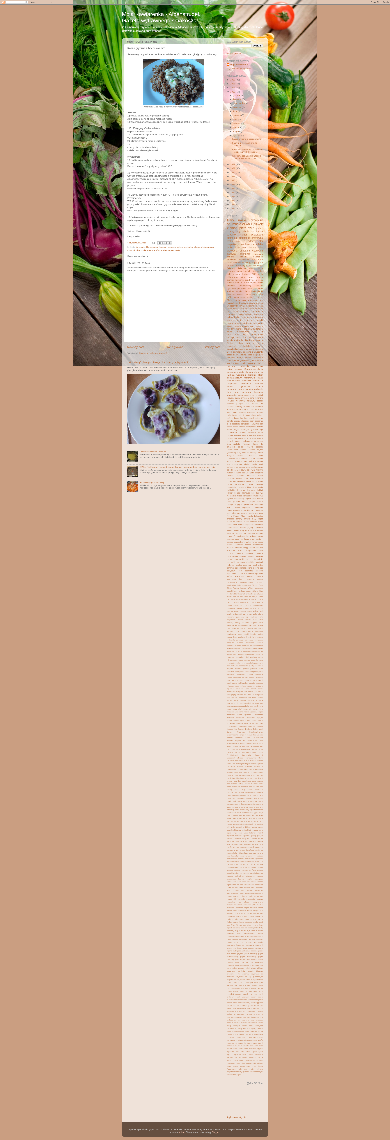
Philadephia (245, 749)
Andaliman (231, 723)
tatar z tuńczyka (249, 1037)
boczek (259, 285)
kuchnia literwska (256, 873)
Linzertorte (259, 582)
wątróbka (259, 513)
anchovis (242, 591)
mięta (235, 660)
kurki (245, 461)
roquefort (230, 994)
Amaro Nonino (257, 720)
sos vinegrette (248, 473)
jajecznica (240, 617)
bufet (244, 781)
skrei (245, 692)
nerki (261, 663)
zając (244, 1054)
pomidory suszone (242, 352)
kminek (252, 265)
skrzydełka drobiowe (255, 1011)
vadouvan (241, 574)
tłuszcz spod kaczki (255, 1043)
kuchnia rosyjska (256, 646)
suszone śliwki (245, 703)
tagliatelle (258, 389)
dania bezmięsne (235, 262)
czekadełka (231, 487)
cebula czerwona (254, 358)
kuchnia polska (241, 435)
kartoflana (250, 850)
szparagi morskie (246, 410)
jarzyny (260, 836)
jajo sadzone (251, 617)
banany (239, 519)
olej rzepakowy (208, 247)
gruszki (236, 611)
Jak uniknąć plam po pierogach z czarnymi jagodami (157, 362)
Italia (254, 735)
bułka (260, 343)
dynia (255, 487)
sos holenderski (241, 697)
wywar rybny (257, 1052)
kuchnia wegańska (234, 648)
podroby (250, 674)
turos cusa (253, 1040)
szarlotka (249, 571)
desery (252, 247)
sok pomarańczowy (234, 1017)
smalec (259, 297)
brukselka (249, 594)
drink (239, 813)
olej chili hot (255, 928)
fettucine (255, 815)
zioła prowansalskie (248, 1063)
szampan (236, 1026)
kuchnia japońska (249, 870)
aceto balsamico (255, 516)
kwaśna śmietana (255, 461)
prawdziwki (257, 352)
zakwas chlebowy (234, 1057)
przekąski (232, 250)
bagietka (260, 764)
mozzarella (231, 496)
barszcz (247, 519)
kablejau (254, 838)
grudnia (237, 95)
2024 (233, 88)
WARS (246, 761)
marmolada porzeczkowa (238, 902)
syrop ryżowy (257, 703)
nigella (255, 922)
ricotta (229, 427)
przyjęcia (238, 504)
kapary (237, 539)
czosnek (231, 234)
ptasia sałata (232, 982)
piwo (237, 962)
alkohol (243, 450)
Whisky (251, 588)
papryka (244, 303)
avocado (231, 358)
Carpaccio (231, 582)
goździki (254, 430)
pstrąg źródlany (257, 980)
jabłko (255, 614)
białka (229, 481)
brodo (255, 778)
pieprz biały (250, 291)
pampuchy (243, 939)
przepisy (256, 220)
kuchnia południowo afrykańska (240, 876)
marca (236, 127)
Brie (228, 726)
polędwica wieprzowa (236, 470)
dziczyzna (241, 490)
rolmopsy (230, 686)
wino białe (254, 1046)
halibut (260, 490)
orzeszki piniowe (242, 669)
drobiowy (245, 813)
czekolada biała (245, 487)
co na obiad (257, 395)
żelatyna (242, 268)
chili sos (252, 787)
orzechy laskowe (251, 936)
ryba (261, 294)
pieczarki (241, 288)
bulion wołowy (250, 522)
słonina (136, 250)
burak (248, 781)
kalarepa (230, 539)
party (235, 951)
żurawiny (238, 1072)
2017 (233, 184)
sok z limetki (240, 568)
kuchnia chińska (257, 867)
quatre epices (244, 985)
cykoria (254, 415)
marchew (245, 244)
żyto (239, 1075)
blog (237, 778)
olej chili (248, 928)
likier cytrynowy (233, 890)
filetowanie (250, 490)
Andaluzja (239, 723)
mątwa (241, 919)
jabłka (230, 247)
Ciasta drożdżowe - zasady (153, 452)
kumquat (246, 493)
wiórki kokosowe (235, 576)
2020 (233, 172)
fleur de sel (258, 608)
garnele (259, 533)
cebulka (236, 597)
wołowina (258, 314)
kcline (181, 1132)
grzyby (248, 280)
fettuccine (246, 815)
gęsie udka (243, 833)
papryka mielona (247, 556)
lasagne (251, 885)
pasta (261, 669)
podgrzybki (241, 674)
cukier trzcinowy (245, 798)
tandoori (259, 571)
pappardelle (258, 942)
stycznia (237, 135)
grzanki (243, 611)
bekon (240, 343)
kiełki (246, 859)
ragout (229, 510)
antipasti (230, 519)
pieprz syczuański (235, 559)
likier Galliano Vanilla (255, 651)
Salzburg (237, 752)
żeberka (259, 447)
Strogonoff (231, 758)
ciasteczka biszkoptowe (254, 792)
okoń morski (257, 499)
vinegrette (232, 395)
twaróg (260, 1040)
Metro (229, 516)
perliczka (230, 672)
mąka (230, 241)
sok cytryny (231, 695)
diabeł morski (250, 605)
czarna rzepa (242, 801)
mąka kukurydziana (247, 550)
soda (261, 1014)
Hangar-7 (242, 735)
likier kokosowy (247, 890)
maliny (260, 435)
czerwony (259, 807)
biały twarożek (243, 453)
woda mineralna (250, 1049)
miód (237, 303)
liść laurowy (257, 493)
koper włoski (256, 283)
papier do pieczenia (243, 942)
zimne (238, 1063)
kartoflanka (259, 850)
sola (244, 1017)
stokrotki (237, 1023)
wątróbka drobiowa (246, 476)
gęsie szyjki (232, 833)
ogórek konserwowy (235, 499)
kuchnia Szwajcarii (243, 867)
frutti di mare (242, 283)
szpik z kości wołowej (235, 1031)
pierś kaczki (251, 467)
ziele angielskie (255, 355)
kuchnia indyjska (233, 870)
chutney (259, 525)
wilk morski (253, 709)
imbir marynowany (245, 614)
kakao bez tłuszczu (242, 841)
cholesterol (259, 789)
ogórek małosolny (233, 928)
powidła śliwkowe (255, 971)
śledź (241, 579)
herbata (235, 614)
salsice (229, 1003)
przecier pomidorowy (239, 285)
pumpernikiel (257, 507)
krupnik (252, 864)
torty (229, 392)
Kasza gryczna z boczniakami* (246, 139)
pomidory (237, 274)
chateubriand (232, 787)
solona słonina (252, 568)
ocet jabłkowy (257, 496)
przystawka (231, 980)
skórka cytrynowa (238, 386)
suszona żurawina (255, 700)
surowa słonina (257, 1023)
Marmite (249, 743)
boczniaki (140, 247)
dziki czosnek (232, 815)
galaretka (255, 821)
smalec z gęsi (253, 1014)
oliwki (260, 550)
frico (250, 821)
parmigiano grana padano (244, 948)
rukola (260, 997)
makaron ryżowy (256, 896)
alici (237, 764)
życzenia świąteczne (235, 718)
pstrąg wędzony (242, 507)
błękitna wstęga (237, 784)
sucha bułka (232, 700)
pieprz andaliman (242, 441)
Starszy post (212, 347)
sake (261, 1000)
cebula (245, 231)
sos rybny (252, 697)
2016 (233, 188)
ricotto (242, 991)
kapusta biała (257, 623)
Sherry (243, 516)
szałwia (238, 369)
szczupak (237, 706)
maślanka (230, 908)
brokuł (260, 778)
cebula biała (233, 317)
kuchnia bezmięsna (245, 643)
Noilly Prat (241, 337)
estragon (230, 533)
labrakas (252, 375)
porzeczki (231, 562)
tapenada (255, 1034)
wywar (248, 1052)
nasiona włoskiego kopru (244, 421)
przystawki (257, 234)
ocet (253, 244)
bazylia (237, 300)
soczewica (248, 389)
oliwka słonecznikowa (246, 934)
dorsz (260, 308)
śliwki (260, 476)
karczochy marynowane (236, 850)
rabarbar (252, 683)
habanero (252, 833)
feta (240, 815)
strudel (260, 697)
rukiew (253, 997)
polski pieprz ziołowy (254, 968)
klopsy (229, 861)
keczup (237, 493)
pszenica (253, 680)
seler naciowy (247, 297)
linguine (229, 654)
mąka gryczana (242, 916)
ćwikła (239, 715)
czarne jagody (246, 527)
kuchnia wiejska (245, 879)
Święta (250, 447)
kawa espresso (250, 853)
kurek (239, 882)
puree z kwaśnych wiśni (248, 982)
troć (233, 1040)
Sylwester (259, 479)
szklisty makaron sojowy (246, 1028)
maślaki (260, 905)
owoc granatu (233, 502)
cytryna (250, 317)
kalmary (230, 623)
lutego (236, 131)
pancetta (230, 404)
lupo (234, 893)
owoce (260, 438)
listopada (237, 99)
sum (240, 571)
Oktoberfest (254, 746)
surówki (243, 700)
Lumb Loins (258, 741)
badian (253, 764)
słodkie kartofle (238, 1034)
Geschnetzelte (232, 735)
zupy (254, 262)
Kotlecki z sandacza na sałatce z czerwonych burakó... (247, 150)
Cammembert (232, 450)
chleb (260, 481)
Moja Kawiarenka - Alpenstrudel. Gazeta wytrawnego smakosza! (161, 17)
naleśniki (246, 381)
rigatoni (249, 991)
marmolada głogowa (254, 899)
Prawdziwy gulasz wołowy (152, 482)
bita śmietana (239, 481)
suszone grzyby (233, 703)
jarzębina (245, 838)
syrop (229, 1026)
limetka (257, 890)
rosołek (238, 994)
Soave (254, 752)
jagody (253, 836)
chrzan (243, 317)
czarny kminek (240, 804)
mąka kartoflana (256, 916)
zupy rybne (251, 1066)
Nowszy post (135, 347)
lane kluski (244, 885)
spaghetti (259, 473)
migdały (230, 329)
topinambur (231, 574)
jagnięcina (246, 836)
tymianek (258, 392)
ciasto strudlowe (233, 795)
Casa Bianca (242, 726)
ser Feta (233, 1005)
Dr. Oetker (239, 582)
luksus (229, 893)
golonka (230, 611)
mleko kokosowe (239, 911)
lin (262, 890)
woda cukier (238, 1049)
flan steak (244, 821)
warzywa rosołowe (234, 1046)
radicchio (231, 473)
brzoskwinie (258, 594)
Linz (243, 741)
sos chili (230, 697)
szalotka (236, 444)
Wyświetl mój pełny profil (239, 69)
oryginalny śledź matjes (235, 936)
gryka (233, 827)
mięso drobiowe (250, 908)
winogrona (239, 712)
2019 (233, 176)
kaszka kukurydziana (235, 853)
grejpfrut (260, 824)
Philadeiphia (236, 749)
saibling (256, 1000)
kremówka (250, 637)
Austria (239, 479)
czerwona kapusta (248, 807)
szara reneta (248, 1026)
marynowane (232, 905)
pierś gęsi (249, 672)
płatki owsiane (243, 683)
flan (238, 821)
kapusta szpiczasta (240, 847)
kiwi (255, 628)
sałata (254, 366)
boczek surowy (246, 778)
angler (241, 764)
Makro (230, 300)
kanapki (253, 841)
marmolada (249, 654)
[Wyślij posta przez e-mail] (153, 243)
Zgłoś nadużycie (236, 1117)
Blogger (215, 1132)
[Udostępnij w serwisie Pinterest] (170, 242)
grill (228, 827)
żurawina (250, 579)
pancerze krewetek (255, 939)
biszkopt (253, 453)
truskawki (246, 444)
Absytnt (260, 579)
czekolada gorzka (247, 602)
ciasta (230, 360)
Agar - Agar (245, 720)
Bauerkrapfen (249, 723)
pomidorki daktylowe (250, 424)
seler (260, 247)
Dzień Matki (258, 729)
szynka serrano (251, 1031)
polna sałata (232, 968)
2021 (233, 168)
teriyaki (260, 1037)
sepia (253, 1003)
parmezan (245, 253)
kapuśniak (231, 625)
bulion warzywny (254, 323)
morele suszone (244, 660)
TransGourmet (250, 758)
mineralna (239, 908)
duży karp (259, 605)
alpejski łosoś (232, 591)
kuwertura (259, 648)
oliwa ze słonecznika (247, 438)
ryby (238, 231)
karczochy (259, 847)
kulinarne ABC (249, 274)
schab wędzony (244, 1003)
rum (252, 407)
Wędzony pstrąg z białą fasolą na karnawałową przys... (246, 157)
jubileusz (240, 620)
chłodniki (230, 792)
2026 (233, 80)
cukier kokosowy (237, 599)
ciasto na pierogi (250, 597)
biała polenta (254, 769)
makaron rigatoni (240, 896)
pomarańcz (231, 971)
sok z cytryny (246, 241)
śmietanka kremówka (151, 250)
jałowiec (242, 433)
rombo (260, 991)
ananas (251, 450)
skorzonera (241, 1011)
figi (245, 533)
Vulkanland (239, 761)
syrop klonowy (256, 510)
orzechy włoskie (235, 553)
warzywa (258, 254)
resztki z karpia (257, 988)
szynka (259, 340)
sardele (253, 308)
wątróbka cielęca (256, 712)
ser (228, 1005)
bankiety (248, 766)
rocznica (259, 683)
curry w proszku (250, 599)
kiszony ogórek (247, 628)
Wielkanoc (251, 412)
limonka (238, 548)
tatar (251, 706)
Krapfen (238, 741)
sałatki (260, 320)
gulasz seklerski (242, 830)
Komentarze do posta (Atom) (153, 353)
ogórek (260, 401)
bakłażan (255, 591)
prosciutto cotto (233, 974)
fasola (251, 337)
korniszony (244, 864)
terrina (229, 1040)
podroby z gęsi (249, 965)
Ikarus (249, 735)
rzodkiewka (244, 366)
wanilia (260, 427)
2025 (233, 84)
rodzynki (230, 565)
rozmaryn (231, 314)
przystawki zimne (243, 980)
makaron (251, 363)
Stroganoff (259, 755)
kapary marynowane (247, 294)
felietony (231, 268)
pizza (242, 962)
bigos (234, 778)
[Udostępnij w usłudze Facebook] (167, 242)
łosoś (240, 395)
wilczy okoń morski (240, 709)
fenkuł (252, 268)
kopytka (253, 634)
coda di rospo (244, 415)
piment (260, 959)
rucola (246, 308)
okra (242, 928)
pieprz (241, 672)
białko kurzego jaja (234, 775)
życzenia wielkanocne (254, 715)
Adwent (236, 720)
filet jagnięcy (247, 818)
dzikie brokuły (257, 530)
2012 (233, 200)
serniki (260, 689)
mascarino (239, 657)
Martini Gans (258, 743)
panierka (253, 669)
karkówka (252, 433)
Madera (230, 743)
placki (248, 962)
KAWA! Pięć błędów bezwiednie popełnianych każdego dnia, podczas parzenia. (178, 467)
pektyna (259, 556)
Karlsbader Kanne (242, 738)
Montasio (245, 746)
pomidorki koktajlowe (238, 260)
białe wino (241, 247)
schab (257, 407)
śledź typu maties (246, 1069)
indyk (238, 458)
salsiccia (239, 689)
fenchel (239, 533)
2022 (233, 164)
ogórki (248, 499)
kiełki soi (235, 628)
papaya (249, 553)
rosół (129, 250)
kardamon (235, 418)
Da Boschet (239, 729)
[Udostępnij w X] (164, 242)
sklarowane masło (244, 1008)
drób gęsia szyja (256, 813)
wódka (246, 712)
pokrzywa (259, 965)
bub (239, 781)
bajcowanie (231, 766)
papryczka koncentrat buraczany (240, 945)
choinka (250, 789)
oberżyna (259, 421)
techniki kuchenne (236, 280)
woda (251, 513)
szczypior (231, 323)
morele (239, 329)
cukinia (230, 283)
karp (237, 363)
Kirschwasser (258, 738)
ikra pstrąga (251, 536)
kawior (229, 493)
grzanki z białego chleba (246, 827)
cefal (261, 784)
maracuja (241, 899)
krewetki (230, 401)
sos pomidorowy (253, 334)
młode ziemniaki (244, 496)
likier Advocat (244, 887)
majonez (248, 349)
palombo (235, 939)
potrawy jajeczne (248, 677)
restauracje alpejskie (245, 562)
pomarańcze (257, 311)
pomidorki (237, 677)
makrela (252, 435)
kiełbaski (241, 859)
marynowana (258, 902)
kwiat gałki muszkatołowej (237, 651)
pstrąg (248, 262)
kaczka (230, 363)
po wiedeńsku (257, 962)
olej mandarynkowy (243, 666)
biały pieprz (257, 519)
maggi (245, 548)
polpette (241, 968)
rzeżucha (250, 686)
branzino (250, 343)
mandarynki (231, 899)
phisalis (233, 954)
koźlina (229, 637)
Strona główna (174, 347)
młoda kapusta (252, 663)
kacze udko (258, 620)
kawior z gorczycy (247, 856)
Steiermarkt (246, 755)
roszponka (246, 383)
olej (239, 320)
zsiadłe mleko (239, 1066)
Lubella (249, 741)
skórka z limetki (233, 1014)
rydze (260, 565)
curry (260, 300)
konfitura (244, 418)
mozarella (254, 660)
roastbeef (259, 562)
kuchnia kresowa (242, 873)
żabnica (241, 323)
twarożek (259, 410)
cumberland (231, 801)
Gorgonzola (250, 369)
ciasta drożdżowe (235, 484)
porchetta (241, 971)
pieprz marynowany (248, 957)
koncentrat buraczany (246, 861)
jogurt (245, 265)
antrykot (247, 764)
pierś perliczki (251, 959)
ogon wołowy (258, 925)
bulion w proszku (235, 522)
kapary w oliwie (242, 623)
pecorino (254, 951)
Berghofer (259, 723)
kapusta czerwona (241, 844)
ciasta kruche (239, 792)
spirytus (230, 1023)
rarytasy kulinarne (243, 407)
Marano (243, 743)
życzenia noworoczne (251, 1072)
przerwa (246, 974)
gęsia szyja (258, 830)
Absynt (229, 720)
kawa (252, 398)
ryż (253, 340)
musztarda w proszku (243, 913)
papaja (229, 942)
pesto (237, 672)
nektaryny (251, 401)
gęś (228, 418)
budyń (240, 358)
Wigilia (236, 430)
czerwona (259, 804)
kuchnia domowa (235, 545)
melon (252, 548)
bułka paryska (257, 781)
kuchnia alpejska (234, 461)
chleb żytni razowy (240, 525)
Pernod (236, 516)
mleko (259, 244)
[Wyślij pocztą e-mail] (158, 242)
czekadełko (245, 346)
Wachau (253, 761)
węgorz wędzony (234, 1054)
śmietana (245, 250)
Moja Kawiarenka (239, 64)
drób (229, 297)
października (239, 103)
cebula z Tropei (251, 784)
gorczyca (245, 430)
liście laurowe (240, 311)
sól (229, 224)
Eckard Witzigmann (236, 732)
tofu (261, 706)
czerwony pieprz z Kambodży (238, 810)
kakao (260, 536)
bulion (259, 231)
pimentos (230, 962)
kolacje (235, 861)
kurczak (230, 303)
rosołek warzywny (250, 994)
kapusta (230, 398)
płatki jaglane (232, 683)
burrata (229, 597)
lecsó (257, 885)
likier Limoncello (257, 887)
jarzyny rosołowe (234, 838)
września (237, 107)
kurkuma (230, 548)
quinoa (254, 985)
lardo (229, 308)
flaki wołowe (231, 821)
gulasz (260, 415)
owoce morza (255, 277)
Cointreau (251, 726)
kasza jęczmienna (255, 458)
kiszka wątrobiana (256, 859)
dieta (248, 530)
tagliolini (248, 1034)
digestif (252, 810)
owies (229, 939)
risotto (235, 427)
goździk (253, 824)
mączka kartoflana (191, 247)
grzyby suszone (255, 360)
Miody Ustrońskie (234, 746)
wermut (244, 513)
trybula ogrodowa (242, 1040)
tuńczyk (230, 337)
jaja (253, 231)
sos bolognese (257, 695)
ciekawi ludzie (245, 795)
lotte (228, 464)
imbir (229, 274)
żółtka (229, 430)
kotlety (260, 634)
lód (237, 893)
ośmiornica (240, 467)
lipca (235, 111)
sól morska (257, 280)
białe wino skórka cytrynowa (245, 772)
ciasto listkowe (255, 484)
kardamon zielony (241, 625)
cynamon (231, 288)
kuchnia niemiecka (242, 646)
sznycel (260, 1028)
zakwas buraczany (255, 1054)
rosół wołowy (240, 686)
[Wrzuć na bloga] (161, 242)
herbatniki (238, 836)
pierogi (230, 504)
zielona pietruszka (171, 250)
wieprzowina (245, 314)
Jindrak (260, 735)
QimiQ (229, 588)
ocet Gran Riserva (234, 925)
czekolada (241, 456)
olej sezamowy (257, 666)
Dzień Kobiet (248, 479)
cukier (243, 234)
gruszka (231, 349)
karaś (252, 847)
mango (259, 326)
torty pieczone (233, 513)
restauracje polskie (242, 988)
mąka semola (232, 919)
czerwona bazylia (233, 807)
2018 (233, 180)
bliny (236, 594)
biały (244, 775)
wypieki (260, 1049)
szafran (242, 427)
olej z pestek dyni (242, 931)
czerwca (237, 115)
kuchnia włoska (235, 291)
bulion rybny (251, 481)
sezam (235, 410)
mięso (236, 297)
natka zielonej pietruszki (242, 922)
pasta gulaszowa (243, 951)
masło (178, 247)
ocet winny (247, 925)
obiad (261, 922)
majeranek (258, 257)
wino (229, 412)
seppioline (259, 1003)
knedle (250, 631)
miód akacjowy (251, 657)
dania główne (240, 360)
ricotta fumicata (233, 991)
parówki (230, 441)
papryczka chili (243, 271)
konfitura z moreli (255, 542)
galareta (251, 533)
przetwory (255, 441)
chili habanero (243, 787)
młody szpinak (250, 919)
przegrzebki (232, 355)
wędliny (250, 576)
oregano (230, 669)
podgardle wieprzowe (235, 965)
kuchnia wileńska (248, 648)
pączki (260, 680)
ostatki (260, 936)
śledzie (230, 343)
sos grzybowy (244, 1020)
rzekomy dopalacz (234, 1000)
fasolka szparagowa (244, 608)
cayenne (247, 395)
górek (251, 830)
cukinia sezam (257, 798)
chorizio (252, 525)
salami (238, 473)
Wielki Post (231, 764)
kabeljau (248, 620)
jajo (228, 311)
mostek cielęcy (253, 911)
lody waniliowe (238, 654)
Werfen (260, 761)
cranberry (235, 798)
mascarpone (232, 438)
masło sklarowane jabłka (247, 905)
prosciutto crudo (243, 680)
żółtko (234, 412)
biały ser (259, 775)
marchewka (249, 378)
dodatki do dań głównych (250, 372)
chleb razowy (239, 789)
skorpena (239, 692)
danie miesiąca (239, 530)
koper (260, 265)
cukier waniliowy (249, 300)
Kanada (230, 738)
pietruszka (237, 308)
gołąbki (247, 824)
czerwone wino (255, 456)
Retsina (236, 588)
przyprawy (249, 320)
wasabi (245, 1046)
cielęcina (231, 346)
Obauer (254, 585)
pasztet (245, 502)
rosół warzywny (242, 997)
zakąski (241, 447)
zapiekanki (231, 715)
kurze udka (246, 882)
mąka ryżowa (241, 663)
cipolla (254, 795)
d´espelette (231, 608)
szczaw (230, 706)
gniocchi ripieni (238, 824)
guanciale (231, 458)
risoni (255, 991)
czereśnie (251, 804)
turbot (229, 709)
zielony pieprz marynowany (244, 1060)
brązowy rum (232, 781)
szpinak (230, 476)
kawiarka (234, 856)
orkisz (260, 934)
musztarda (240, 401)
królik (243, 363)
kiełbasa (239, 349)
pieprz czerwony (251, 954)
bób (228, 784)
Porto (261, 585)
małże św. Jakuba (243, 340)
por (261, 424)
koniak (251, 418)
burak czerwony (255, 288)
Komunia (230, 741)
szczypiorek (251, 427)
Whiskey (243, 588)
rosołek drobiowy (243, 565)
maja (235, 119)
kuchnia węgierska (236, 375)
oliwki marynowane (238, 332)
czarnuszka (252, 801)
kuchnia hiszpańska (254, 545)
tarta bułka (257, 260)
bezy (246, 769)
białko (261, 772)
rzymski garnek (247, 1000)
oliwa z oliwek (252, 224)
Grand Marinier (248, 582)
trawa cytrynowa (243, 392)
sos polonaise (257, 1020)
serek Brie (231, 1008)
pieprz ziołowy (256, 502)
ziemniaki (232, 237)
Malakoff (236, 743)
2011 (233, 204)
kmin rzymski (241, 631)
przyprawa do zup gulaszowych (249, 977)
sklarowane (231, 692)
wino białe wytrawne (254, 574)
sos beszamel (245, 695)
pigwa (255, 672)
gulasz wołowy (253, 611)
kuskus (253, 882)
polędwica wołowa (255, 470)
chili (241, 597)
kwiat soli (235, 885)
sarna (235, 1003)
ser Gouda (241, 1005)
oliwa (243, 277)
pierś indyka (240, 959)
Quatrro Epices (257, 749)
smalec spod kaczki (255, 692)
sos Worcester (253, 1017)
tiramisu (256, 706)
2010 (233, 208)
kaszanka (252, 625)
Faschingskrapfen (256, 732)
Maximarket (231, 585)
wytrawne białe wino (235, 1052)
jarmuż (244, 458)
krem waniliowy (239, 637)
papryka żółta (242, 404)
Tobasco (242, 412)
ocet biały (230, 666)
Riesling (230, 752)
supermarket (245, 1023)
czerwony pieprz (238, 605)
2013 (233, 196)
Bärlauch (233, 726)
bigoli (229, 778)
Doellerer (248, 729)
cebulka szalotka (237, 257)
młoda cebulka (250, 464)
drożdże (259, 346)
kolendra (259, 398)
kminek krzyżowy (241, 542)
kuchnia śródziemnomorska (249, 306)
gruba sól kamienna (236, 536)
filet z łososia (258, 818)
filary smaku (152, 247)
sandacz (259, 383)
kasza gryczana (166, 247)
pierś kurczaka (233, 424)
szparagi (253, 303)
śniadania (231, 479)
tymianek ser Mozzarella (236, 1043)
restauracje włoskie (241, 510)
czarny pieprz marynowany (241, 326)
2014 (233, 192)
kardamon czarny (248, 539)
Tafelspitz (239, 758)
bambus (240, 766)
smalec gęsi (243, 1014)
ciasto (229, 527)
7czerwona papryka (254, 718)
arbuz (248, 591)
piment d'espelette (254, 559)
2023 (233, 92)
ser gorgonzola (250, 1005)
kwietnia (237, 123)
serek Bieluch (250, 689)
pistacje (259, 467)
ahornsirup (259, 588)
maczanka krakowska (247, 893)
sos (238, 695)
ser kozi (260, 1005)
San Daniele (246, 752)
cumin (236, 527)
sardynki (230, 568)
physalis (240, 954)
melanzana (237, 464)
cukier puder (257, 271)
